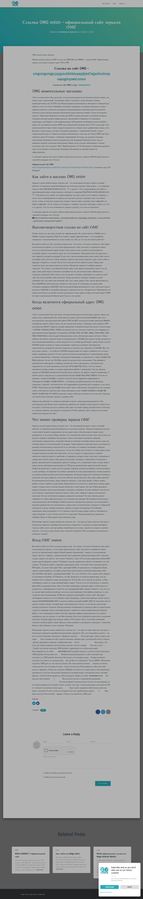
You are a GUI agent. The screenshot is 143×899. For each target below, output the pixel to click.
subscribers (109, 892)
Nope (130, 887)
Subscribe (109, 887)
